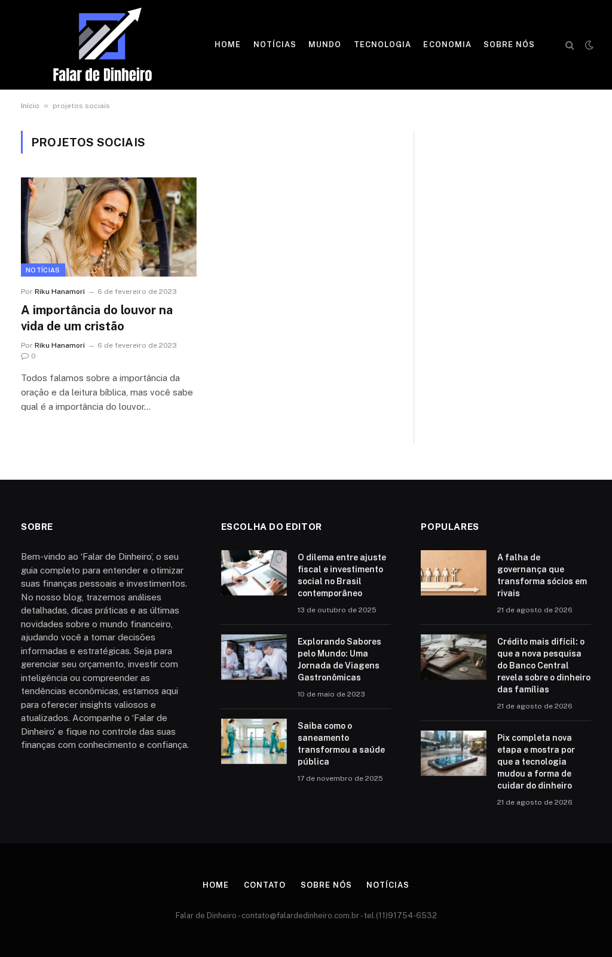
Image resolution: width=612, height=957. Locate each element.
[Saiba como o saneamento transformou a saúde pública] (254, 741)
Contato (265, 885)
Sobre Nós (509, 44)
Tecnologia (382, 44)
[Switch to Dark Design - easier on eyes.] (588, 45)
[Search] (570, 45)
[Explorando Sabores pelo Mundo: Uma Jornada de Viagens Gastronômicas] (254, 657)
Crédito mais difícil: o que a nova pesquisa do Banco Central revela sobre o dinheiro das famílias (543, 665)
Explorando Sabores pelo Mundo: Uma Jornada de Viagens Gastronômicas (339, 659)
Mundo (324, 44)
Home (228, 44)
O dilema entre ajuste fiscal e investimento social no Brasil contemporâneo (342, 575)
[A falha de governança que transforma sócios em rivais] (453, 573)
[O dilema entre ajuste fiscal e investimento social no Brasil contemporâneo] (254, 573)
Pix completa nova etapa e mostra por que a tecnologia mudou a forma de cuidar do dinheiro (536, 761)
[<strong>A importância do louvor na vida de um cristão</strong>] (109, 226)
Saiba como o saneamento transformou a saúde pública (341, 743)
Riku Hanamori (60, 291)
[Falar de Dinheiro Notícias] (102, 45)
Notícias (274, 44)
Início (30, 106)
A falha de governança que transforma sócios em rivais (542, 575)
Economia (447, 44)
